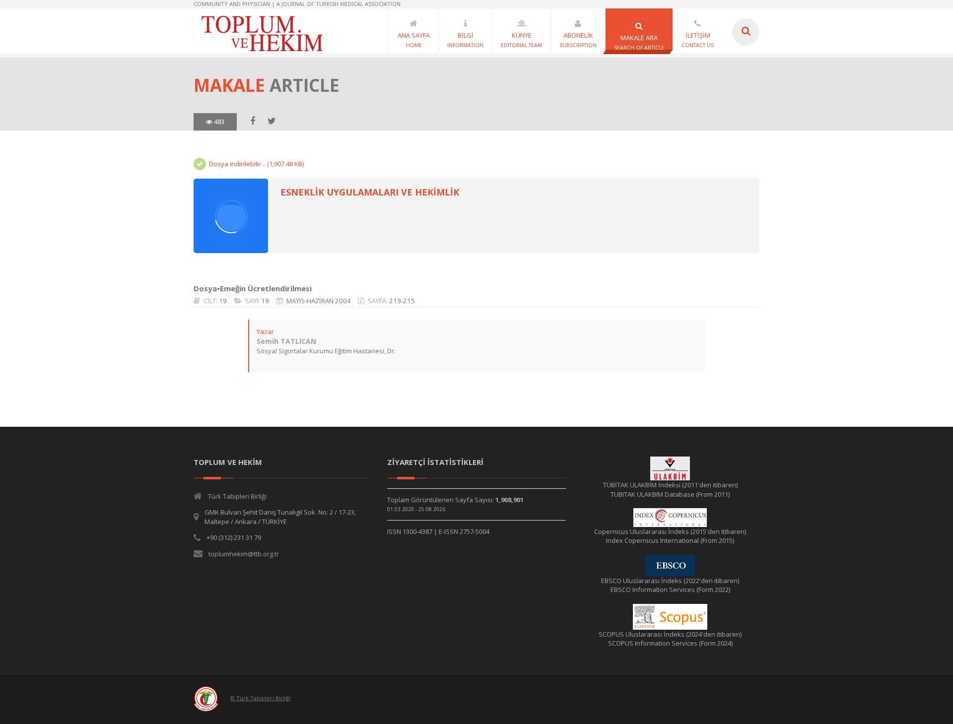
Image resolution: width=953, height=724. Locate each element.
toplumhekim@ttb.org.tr (243, 553)
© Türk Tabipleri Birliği (260, 698)
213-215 (402, 300)
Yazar (265, 331)
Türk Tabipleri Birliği (237, 496)
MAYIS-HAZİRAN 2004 (318, 300)
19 (223, 300)
